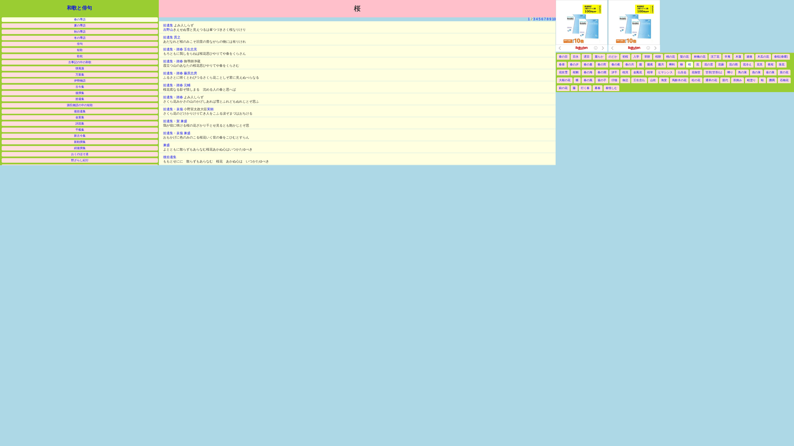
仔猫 (614, 80)
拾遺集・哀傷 (173, 109)
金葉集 (79, 117)
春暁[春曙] (781, 56)
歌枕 (80, 56)
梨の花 (684, 56)
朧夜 (650, 64)
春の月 (629, 64)
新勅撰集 (80, 142)
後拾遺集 (80, 111)
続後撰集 (80, 148)
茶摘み (737, 80)
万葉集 (79, 74)
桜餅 (658, 56)
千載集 (79, 129)
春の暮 (588, 64)
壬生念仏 (639, 80)
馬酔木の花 (679, 80)
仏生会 (682, 72)
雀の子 (602, 80)
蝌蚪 (672, 64)
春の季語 (80, 19)
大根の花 (564, 80)
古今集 (79, 86)
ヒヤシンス (665, 72)
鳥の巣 (742, 72)
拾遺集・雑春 (173, 49)
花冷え (747, 64)
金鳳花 (637, 72)
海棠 (664, 80)
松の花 (696, 80)
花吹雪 (563, 72)
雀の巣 (770, 72)
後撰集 (79, 93)
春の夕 (574, 64)
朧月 (661, 64)
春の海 (588, 72)
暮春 (597, 88)
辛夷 (727, 56)
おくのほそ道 (79, 154)
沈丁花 (715, 56)
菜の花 (784, 72)
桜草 (650, 72)
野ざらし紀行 (79, 160)
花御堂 (696, 72)
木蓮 (738, 56)
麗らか (599, 56)
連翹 (749, 56)
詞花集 (79, 123)
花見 (760, 64)
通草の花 (711, 80)
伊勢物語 (80, 80)
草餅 (647, 56)
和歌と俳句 (79, 8)
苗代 (725, 80)
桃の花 (670, 56)
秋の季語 (80, 31)
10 (554, 19)
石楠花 (784, 80)
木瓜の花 (763, 56)
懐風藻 (79, 68)
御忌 (625, 80)
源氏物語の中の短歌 (80, 105)
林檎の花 (700, 56)
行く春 (585, 88)
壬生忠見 (190, 49)
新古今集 (80, 135)
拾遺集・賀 (171, 121)
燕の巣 (756, 72)
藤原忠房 (190, 73)
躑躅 (772, 80)
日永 (576, 56)
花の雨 (733, 64)
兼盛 (184, 121)
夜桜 (771, 64)
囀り (730, 72)
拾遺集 (79, 99)
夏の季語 (80, 25)
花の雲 (708, 64)
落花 (781, 64)
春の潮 (602, 72)
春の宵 (602, 64)
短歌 (80, 50)
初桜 (625, 56)
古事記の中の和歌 (79, 62)
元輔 (187, 85)
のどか (613, 56)
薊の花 (563, 88)
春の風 (588, 80)
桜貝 (625, 72)
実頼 (210, 109)
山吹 (653, 80)
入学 (636, 56)
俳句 (80, 43)
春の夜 (615, 64)
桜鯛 (576, 72)
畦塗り (751, 80)
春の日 (563, 56)
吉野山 (168, 29)
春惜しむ (611, 88)
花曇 (721, 64)
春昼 (562, 64)
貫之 (177, 37)
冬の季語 (80, 37)
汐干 (614, 72)
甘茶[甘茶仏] (714, 72)
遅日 (587, 56)
